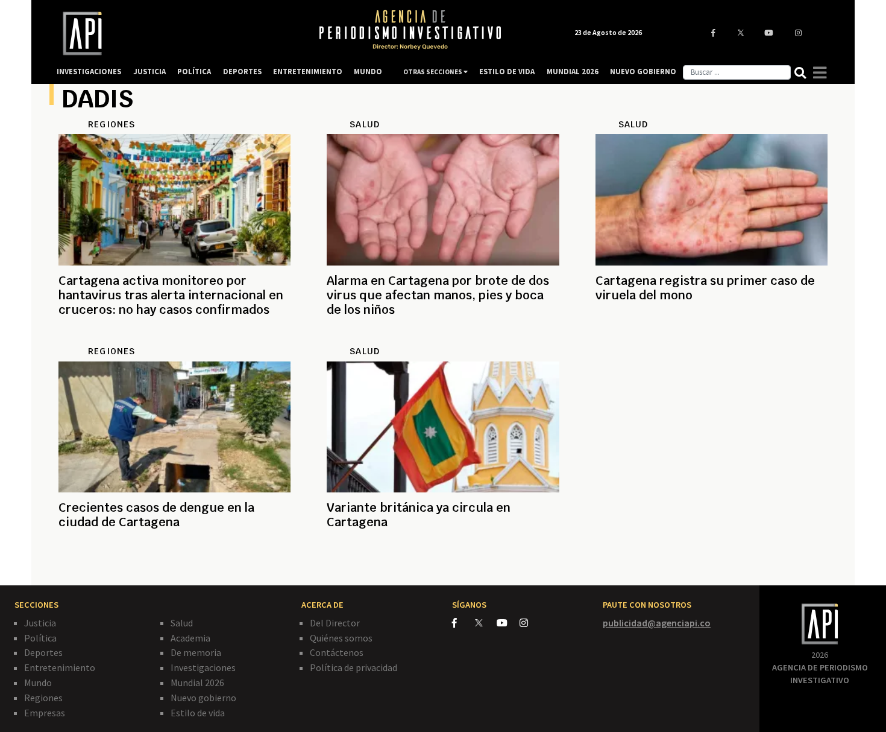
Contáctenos (336, 652)
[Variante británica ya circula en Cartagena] (443, 565)
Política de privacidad (353, 667)
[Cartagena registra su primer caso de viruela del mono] (711, 339)
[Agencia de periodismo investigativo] (175, 33)
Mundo (38, 682)
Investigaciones (203, 667)
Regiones (43, 698)
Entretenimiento (59, 667)
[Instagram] (530, 623)
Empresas (44, 713)
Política (40, 638)
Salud (182, 623)
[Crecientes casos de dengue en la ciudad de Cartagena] (174, 565)
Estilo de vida (198, 713)
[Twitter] (485, 622)
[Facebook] (463, 623)
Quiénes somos (341, 638)
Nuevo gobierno (203, 698)
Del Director (335, 623)
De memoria (196, 652)
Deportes (43, 652)
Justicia (40, 623)
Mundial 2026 (197, 682)
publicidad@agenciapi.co (657, 623)
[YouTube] (508, 623)
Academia (190, 638)
